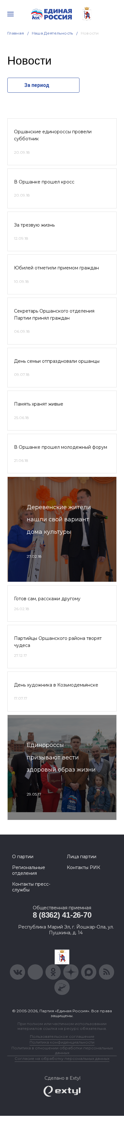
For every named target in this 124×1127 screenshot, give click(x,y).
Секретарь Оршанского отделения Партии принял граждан (54, 314)
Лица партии (81, 856)
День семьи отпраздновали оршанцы (57, 361)
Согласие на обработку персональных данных (62, 1058)
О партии (22, 856)
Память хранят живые (38, 404)
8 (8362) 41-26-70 (62, 915)
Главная (15, 33)
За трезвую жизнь (34, 225)
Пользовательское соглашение (62, 1036)
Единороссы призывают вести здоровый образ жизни (61, 757)
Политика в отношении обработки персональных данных (62, 1050)
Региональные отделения (28, 870)
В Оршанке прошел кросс (44, 182)
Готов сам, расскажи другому (47, 599)
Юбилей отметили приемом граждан (56, 268)
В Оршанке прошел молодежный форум (60, 447)
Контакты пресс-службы (31, 887)
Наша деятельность (52, 33)
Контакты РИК (83, 867)
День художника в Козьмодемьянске (56, 685)
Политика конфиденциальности (62, 1042)
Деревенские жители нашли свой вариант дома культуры (59, 519)
